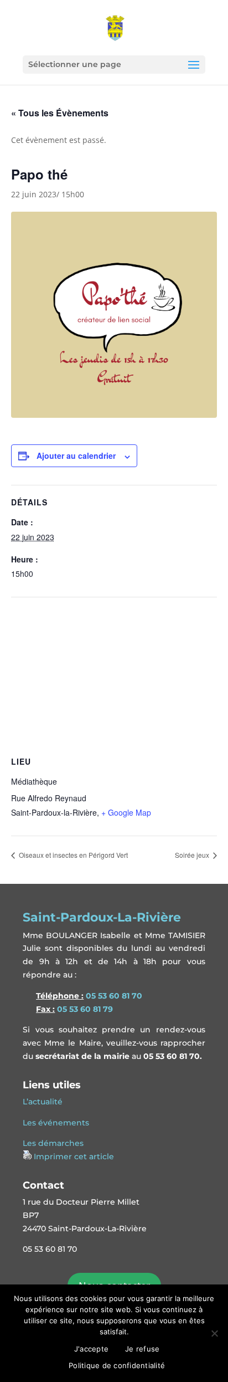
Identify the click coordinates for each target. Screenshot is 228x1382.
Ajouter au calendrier (76, 455)
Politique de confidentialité (117, 1365)
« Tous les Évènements (59, 112)
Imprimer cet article (74, 1156)
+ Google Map (126, 812)
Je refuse (142, 1348)
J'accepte (91, 1348)
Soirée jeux (193, 854)
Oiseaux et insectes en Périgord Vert (72, 854)
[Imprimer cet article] (27, 1156)
